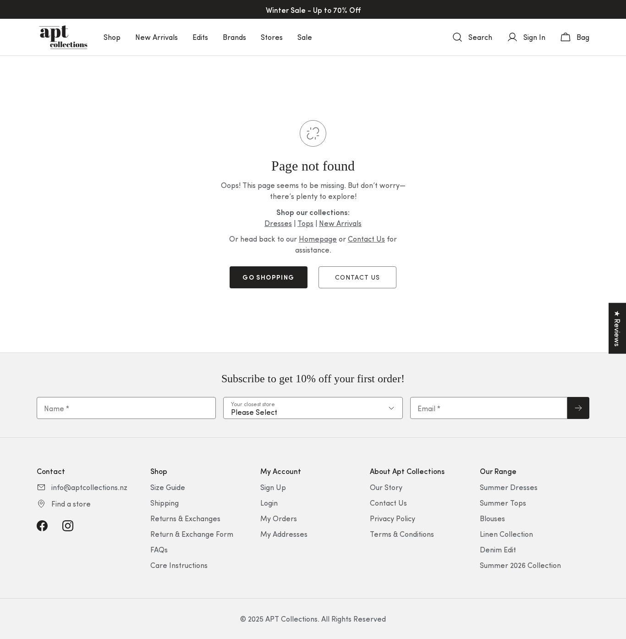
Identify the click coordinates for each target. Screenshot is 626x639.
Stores (272, 37)
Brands (234, 37)
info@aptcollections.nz (89, 487)
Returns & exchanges (185, 518)
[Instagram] (67, 525)
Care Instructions (179, 565)
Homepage (318, 238)
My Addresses (284, 534)
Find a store (71, 503)
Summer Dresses (509, 487)
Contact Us (366, 238)
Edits (200, 37)
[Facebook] (42, 525)
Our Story (386, 487)
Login (269, 502)
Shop (112, 37)
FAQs (159, 549)
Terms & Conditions (402, 534)
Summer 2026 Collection (520, 565)
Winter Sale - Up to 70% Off (313, 10)
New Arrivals (156, 37)
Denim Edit (498, 549)
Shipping (164, 502)
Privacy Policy (392, 518)
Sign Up (273, 487)
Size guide (167, 487)
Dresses (278, 223)
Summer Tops (503, 502)
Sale (304, 37)
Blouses (492, 518)
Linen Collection (506, 534)
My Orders (278, 518)
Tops (305, 223)
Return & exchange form (191, 534)
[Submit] (578, 408)
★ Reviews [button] (617, 328)
